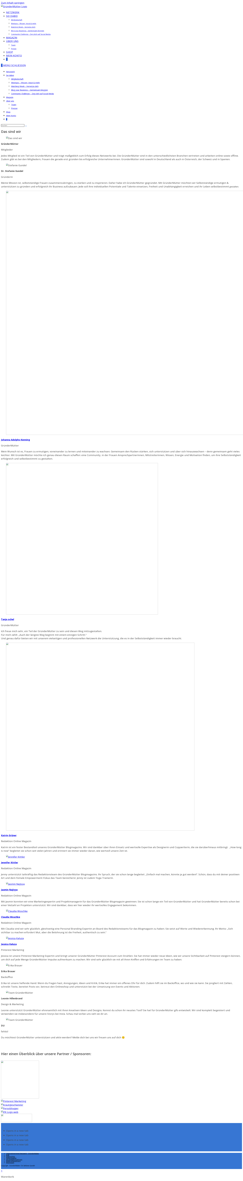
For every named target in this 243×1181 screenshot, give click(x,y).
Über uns (10, 101)
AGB (7, 1155)
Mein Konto (11, 115)
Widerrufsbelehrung (13, 1161)
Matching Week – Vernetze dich (24, 86)
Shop (8, 112)
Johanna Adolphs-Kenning (15, 439)
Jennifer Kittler (9, 862)
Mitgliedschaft (17, 79)
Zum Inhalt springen (12, 2)
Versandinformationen (14, 1160)
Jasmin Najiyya (9, 889)
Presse (14, 108)
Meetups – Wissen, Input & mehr (25, 82)
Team (13, 104)
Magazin (9, 97)
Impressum (10, 1163)
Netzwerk (10, 71)
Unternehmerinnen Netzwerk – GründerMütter (22, 1153)
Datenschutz (10, 1156)
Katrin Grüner (9, 835)
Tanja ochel (7, 619)
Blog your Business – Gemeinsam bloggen (29, 90)
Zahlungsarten (11, 1158)
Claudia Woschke (10, 916)
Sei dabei (10, 75)
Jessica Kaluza (9, 944)
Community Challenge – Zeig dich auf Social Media (32, 93)
